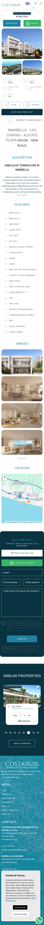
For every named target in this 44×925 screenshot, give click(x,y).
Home (3, 790)
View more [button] (22, 458)
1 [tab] (6, 733)
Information (6, 802)
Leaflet (7, 522)
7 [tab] (33, 733)
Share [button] (13, 105)
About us (5, 806)
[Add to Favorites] (38, 687)
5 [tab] (24, 733)
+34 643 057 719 (8, 869)
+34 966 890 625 (9, 839)
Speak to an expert (10, 810)
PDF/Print (35, 105)
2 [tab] (10, 733)
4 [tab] (19, 733)
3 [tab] (15, 733)
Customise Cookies (20, 914)
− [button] (5, 480)
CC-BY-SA (38, 522)
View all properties (22, 743)
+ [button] (5, 477)
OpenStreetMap (22, 522)
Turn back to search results (29, 120)
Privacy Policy (12, 625)
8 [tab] (38, 733)
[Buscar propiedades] (35, 3)
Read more (22, 195)
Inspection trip (8, 798)
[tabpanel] (22, 707)
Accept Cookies (20, 907)
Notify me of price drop (22, 112)
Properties (6, 794)
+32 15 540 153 (8, 846)
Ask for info (11, 23)
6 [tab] (28, 732)
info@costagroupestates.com (14, 850)
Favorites (5, 814)
